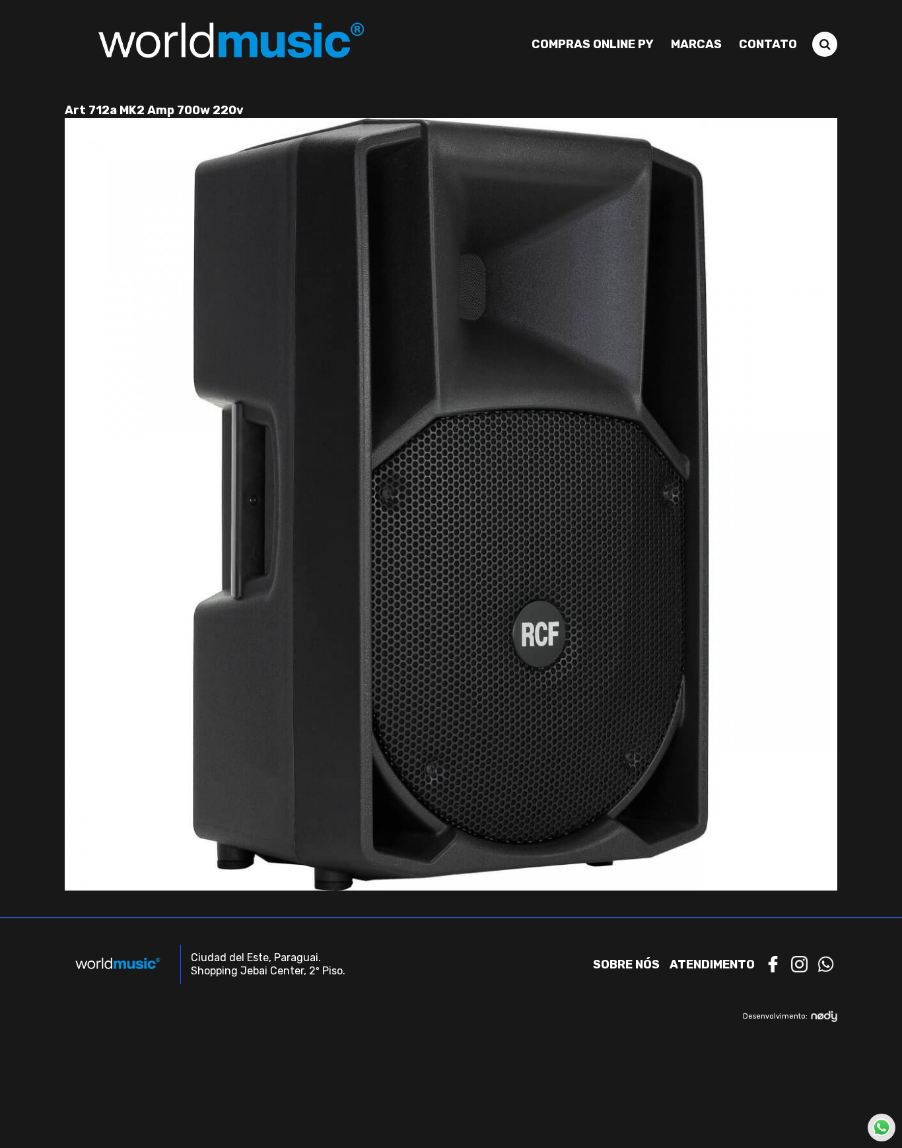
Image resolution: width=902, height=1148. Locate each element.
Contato (768, 44)
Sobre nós (626, 964)
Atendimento (712, 964)
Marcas (696, 44)
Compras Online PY (593, 44)
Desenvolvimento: (775, 1016)
